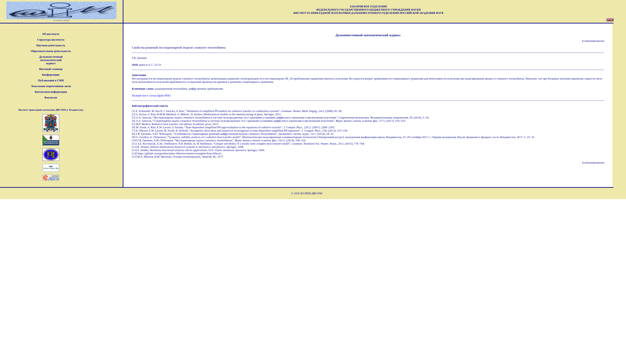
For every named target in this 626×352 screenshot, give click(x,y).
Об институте (50, 34)
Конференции (51, 74)
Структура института (50, 39)
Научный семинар (50, 69)
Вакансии (51, 97)
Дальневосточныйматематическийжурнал (51, 60)
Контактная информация (51, 91)
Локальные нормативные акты (51, 86)
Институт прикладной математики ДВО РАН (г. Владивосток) (50, 110)
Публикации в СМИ (51, 80)
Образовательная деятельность (51, 51)
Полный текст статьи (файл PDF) (151, 95)
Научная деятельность (50, 45)
